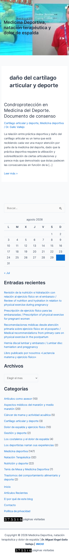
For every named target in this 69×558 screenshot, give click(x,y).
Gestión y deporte (15, 433)
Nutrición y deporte (16, 463)
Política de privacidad (17, 511)
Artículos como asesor (18, 398)
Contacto (10, 505)
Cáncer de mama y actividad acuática (27, 415)
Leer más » (11, 174)
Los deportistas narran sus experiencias (29, 445)
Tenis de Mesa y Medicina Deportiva (26, 469)
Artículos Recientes (16, 493)
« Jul (7, 273)
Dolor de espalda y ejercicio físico (24, 427)
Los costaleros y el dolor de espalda (26, 439)
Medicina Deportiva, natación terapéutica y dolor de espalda (27, 27)
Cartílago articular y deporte (21, 123)
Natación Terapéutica (17, 457)
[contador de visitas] (13, 519)
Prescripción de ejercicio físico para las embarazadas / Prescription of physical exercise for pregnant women (34, 314)
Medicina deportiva (52, 123)
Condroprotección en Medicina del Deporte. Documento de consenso (30, 110)
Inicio (7, 487)
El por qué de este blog (18, 499)
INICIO (40, 544)
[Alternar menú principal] (61, 28)
